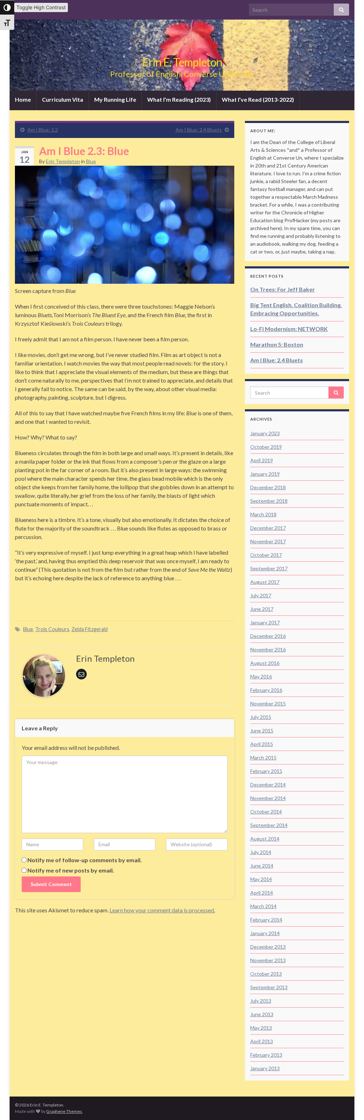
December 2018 (268, 487)
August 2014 (264, 839)
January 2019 (265, 474)
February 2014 (266, 920)
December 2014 (268, 785)
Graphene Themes (64, 1111)
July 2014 (260, 852)
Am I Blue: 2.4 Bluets (199, 130)
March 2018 (263, 514)
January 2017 (265, 622)
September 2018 (269, 501)
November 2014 (268, 798)
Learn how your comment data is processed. (162, 910)
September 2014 (269, 825)
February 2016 (266, 690)
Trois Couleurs (52, 629)
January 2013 (265, 1068)
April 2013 (261, 1041)
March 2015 (263, 757)
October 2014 (266, 812)
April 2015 (261, 744)
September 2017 (269, 568)
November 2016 (268, 649)
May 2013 (261, 1028)
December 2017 (268, 528)
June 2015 (261, 730)
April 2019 (261, 460)
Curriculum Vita (62, 99)
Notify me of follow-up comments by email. (84, 860)
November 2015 (268, 703)
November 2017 (268, 541)
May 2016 (261, 676)
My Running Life (115, 99)
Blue (91, 161)
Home (23, 99)
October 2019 (266, 447)
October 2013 (266, 974)
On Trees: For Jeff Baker (282, 289)
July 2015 (260, 717)
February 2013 (266, 1055)
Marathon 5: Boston (276, 344)
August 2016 (264, 663)
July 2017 (260, 595)
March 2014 (263, 906)
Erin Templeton (63, 161)
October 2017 (266, 555)
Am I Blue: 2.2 (42, 130)
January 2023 (265, 433)
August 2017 (264, 582)
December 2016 (268, 636)
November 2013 (268, 960)
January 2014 (265, 933)
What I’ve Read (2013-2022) (258, 99)
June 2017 (261, 609)
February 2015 (266, 771)
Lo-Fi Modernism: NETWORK (289, 328)
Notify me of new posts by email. (70, 870)
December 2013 (268, 947)
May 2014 (261, 879)
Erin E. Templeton (182, 62)
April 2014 (261, 893)
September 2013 (269, 987)
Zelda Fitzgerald (89, 629)
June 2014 (261, 866)
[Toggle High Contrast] (7, 7)
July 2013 (260, 1001)
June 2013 (261, 1014)
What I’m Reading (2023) (179, 99)
